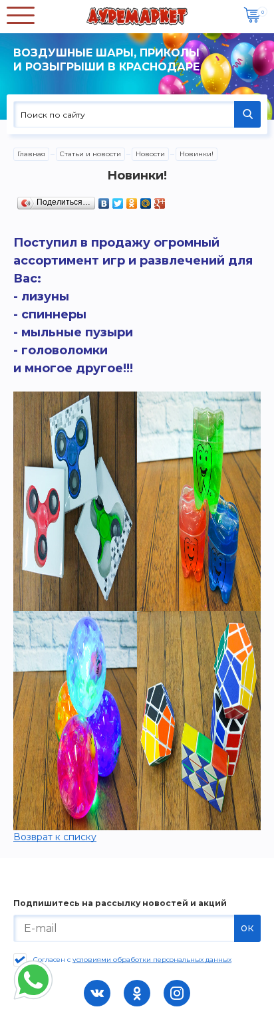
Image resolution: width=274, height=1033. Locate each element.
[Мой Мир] (146, 200)
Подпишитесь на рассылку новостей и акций (120, 903)
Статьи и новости (90, 154)
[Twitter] (118, 200)
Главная (31, 154)
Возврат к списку (54, 837)
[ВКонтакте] (104, 200)
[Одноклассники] (132, 200)
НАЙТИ (247, 114)
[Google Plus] (160, 200)
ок (247, 927)
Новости (150, 154)
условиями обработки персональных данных (151, 959)
